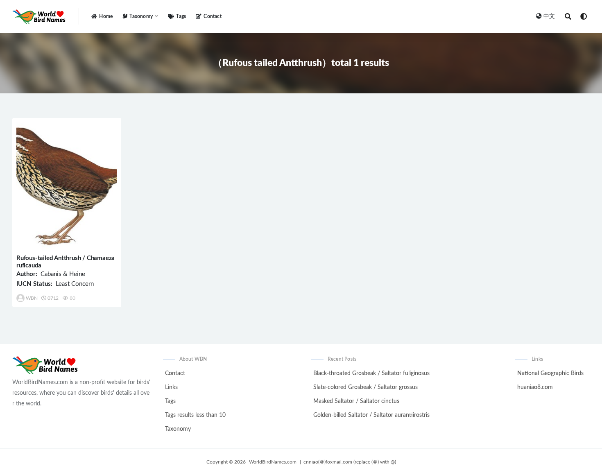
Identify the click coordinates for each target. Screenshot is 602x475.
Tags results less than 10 (195, 415)
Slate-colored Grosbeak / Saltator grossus (365, 387)
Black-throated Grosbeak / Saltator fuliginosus (371, 373)
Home (106, 16)
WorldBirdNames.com (272, 461)
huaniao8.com (535, 387)
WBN (31, 298)
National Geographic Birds (550, 373)
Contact (212, 16)
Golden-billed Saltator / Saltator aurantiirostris (371, 415)
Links (171, 387)
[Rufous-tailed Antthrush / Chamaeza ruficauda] (66, 186)
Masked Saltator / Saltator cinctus (356, 401)
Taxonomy (178, 429)
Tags (181, 16)
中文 (549, 16)
